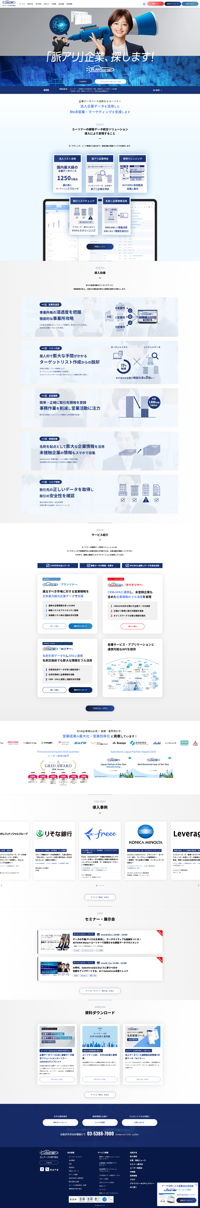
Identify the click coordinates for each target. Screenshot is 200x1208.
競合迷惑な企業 (74, 1181)
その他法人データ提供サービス (109, 1175)
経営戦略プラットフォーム (108, 1170)
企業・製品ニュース (138, 1160)
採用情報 (133, 1176)
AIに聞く (133, 1187)
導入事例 (133, 1156)
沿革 (70, 1164)
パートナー (103, 1189)
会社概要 (72, 1160)
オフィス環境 (73, 1174)
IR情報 (132, 1172)
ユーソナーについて (75, 1156)
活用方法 (133, 1152)
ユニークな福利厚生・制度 (77, 1185)
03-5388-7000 (100, 1133)
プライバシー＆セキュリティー (142, 1183)
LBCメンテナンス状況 (106, 1182)
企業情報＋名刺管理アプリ (108, 1164)
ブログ (132, 1179)
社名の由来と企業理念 (76, 1178)
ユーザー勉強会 (136, 1168)
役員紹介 (72, 1167)
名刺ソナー (103, 1186)
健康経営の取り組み (75, 1188)
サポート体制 (103, 1179)
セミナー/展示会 (136, 1164)
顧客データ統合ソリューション (109, 1158)
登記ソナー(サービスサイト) (108, 1193)
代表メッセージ (74, 1171)
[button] (96, 885)
